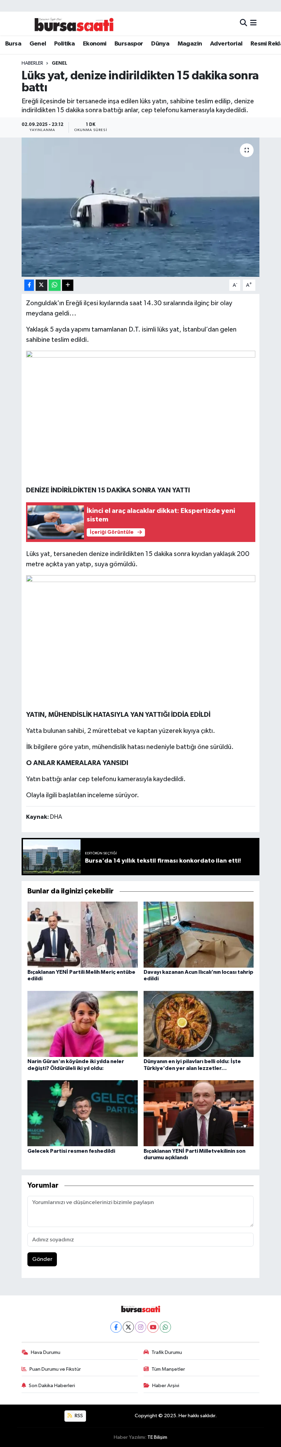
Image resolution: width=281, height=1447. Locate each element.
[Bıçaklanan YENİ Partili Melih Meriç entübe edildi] (82, 935)
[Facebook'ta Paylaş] (29, 285)
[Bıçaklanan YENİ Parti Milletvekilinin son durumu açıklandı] (199, 1113)
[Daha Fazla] (67, 285)
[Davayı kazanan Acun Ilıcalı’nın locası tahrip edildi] (199, 935)
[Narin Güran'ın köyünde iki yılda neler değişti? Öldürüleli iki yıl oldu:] (82, 1024)
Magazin (190, 44)
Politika (64, 44)
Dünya (160, 44)
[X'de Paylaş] (41, 285)
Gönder (42, 1259)
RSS (78, 1415)
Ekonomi (95, 44)
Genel (37, 44)
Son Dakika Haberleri (52, 1385)
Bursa (13, 44)
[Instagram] (140, 1327)
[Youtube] (153, 1327)
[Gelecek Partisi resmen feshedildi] (82, 1113)
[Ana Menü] (253, 23)
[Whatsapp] (165, 1327)
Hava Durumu (45, 1352)
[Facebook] (116, 1327)
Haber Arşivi (165, 1385)
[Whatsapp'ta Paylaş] (55, 285)
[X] (128, 1327)
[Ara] (243, 23)
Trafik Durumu (166, 1352)
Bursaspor (128, 44)
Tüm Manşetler (168, 1369)
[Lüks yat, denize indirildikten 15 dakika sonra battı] (141, 207)
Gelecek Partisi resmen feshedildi (71, 1151)
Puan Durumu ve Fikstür (55, 1369)
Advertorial (226, 44)
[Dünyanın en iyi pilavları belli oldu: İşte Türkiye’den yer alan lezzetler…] (199, 1024)
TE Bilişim (157, 1437)
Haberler (32, 63)
